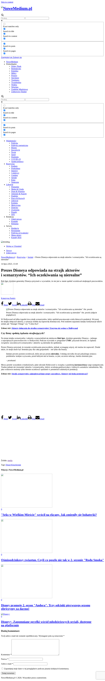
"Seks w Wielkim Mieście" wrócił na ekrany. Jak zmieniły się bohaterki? (49, 514)
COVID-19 (16, 159)
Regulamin (15, 231)
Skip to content (7, 2)
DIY (13, 214)
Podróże (14, 196)
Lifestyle (9, 184)
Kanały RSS (16, 237)
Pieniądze (15, 187)
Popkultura (15, 168)
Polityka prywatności (19, 233)
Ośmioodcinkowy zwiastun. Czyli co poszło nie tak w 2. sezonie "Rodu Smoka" (52, 560)
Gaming (14, 175)
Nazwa (4, 659)
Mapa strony (16, 235)
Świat (13, 152)
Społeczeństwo (17, 161)
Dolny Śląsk (16, 66)
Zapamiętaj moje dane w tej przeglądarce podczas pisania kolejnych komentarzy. (36, 669)
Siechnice (15, 78)
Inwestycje (15, 150)
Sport (13, 155)
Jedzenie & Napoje (19, 194)
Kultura (14, 166)
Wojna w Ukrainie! (14, 246)
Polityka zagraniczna (19, 145)
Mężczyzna (15, 205)
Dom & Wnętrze (18, 191)
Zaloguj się (17, 57)
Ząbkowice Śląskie (19, 92)
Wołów (14, 85)
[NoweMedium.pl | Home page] (16, 8)
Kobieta (14, 203)
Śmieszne (15, 182)
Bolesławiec (16, 69)
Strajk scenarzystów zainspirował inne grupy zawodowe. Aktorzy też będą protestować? (50, 374)
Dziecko (14, 207)
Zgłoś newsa (16, 219)
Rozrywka (10, 164)
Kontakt (14, 221)
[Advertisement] (52, 395)
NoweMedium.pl (8, 257)
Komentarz (6, 654)
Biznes (14, 148)
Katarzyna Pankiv (8, 298)
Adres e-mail (7, 664)
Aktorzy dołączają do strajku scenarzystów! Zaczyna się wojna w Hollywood (44, 328)
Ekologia (15, 157)
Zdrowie (14, 201)
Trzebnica (15, 80)
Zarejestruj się (6, 57)
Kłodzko (14, 71)
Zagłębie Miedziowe (19, 89)
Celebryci (15, 173)
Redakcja (15, 228)
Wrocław (15, 87)
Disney (8, 465)
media (10, 460)
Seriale (14, 178)
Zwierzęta (15, 210)
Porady (14, 212)
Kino (13, 180)
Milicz (13, 73)
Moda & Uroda (17, 189)
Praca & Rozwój (18, 198)
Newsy (9, 250)
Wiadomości (11, 141)
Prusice (14, 75)
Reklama (14, 224)
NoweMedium (12, 62)
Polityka (14, 143)
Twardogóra (16, 82)
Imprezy (14, 171)
